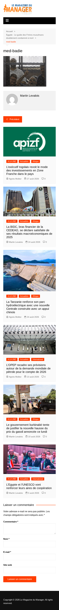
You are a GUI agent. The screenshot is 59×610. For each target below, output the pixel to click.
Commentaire (10, 521)
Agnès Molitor (15, 179)
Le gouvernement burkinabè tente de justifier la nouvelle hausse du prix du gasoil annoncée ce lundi (27, 428)
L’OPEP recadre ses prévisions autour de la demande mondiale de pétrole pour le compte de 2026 (28, 368)
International (38, 359)
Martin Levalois (16, 242)
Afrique (36, 161)
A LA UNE (12, 161)
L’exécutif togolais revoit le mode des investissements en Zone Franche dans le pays (27, 170)
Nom (6, 539)
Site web (7, 565)
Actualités (24, 161)
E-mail (7, 552)
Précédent (14, 119)
